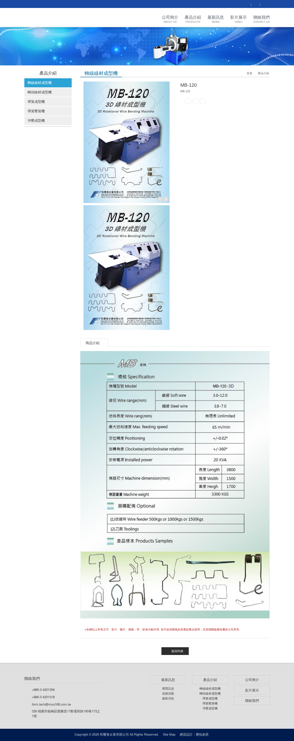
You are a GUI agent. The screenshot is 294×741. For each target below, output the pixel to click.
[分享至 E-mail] (203, 101)
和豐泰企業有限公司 (55, 17)
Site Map (169, 734)
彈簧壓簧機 (36, 110)
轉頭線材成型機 (40, 91)
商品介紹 (92, 342)
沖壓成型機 (36, 120)
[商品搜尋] (246, 4)
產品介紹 (210, 679)
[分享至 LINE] (195, 101)
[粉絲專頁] (255, 4)
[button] (22, 46)
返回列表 (177, 651)
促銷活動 (168, 693)
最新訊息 (168, 679)
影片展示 (252, 690)
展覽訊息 (168, 688)
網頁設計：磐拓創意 (194, 734)
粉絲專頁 (217, 734)
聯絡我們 (32, 678)
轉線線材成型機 (40, 82)
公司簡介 (252, 679)
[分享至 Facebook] (188, 101)
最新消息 (168, 698)
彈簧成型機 (36, 101)
